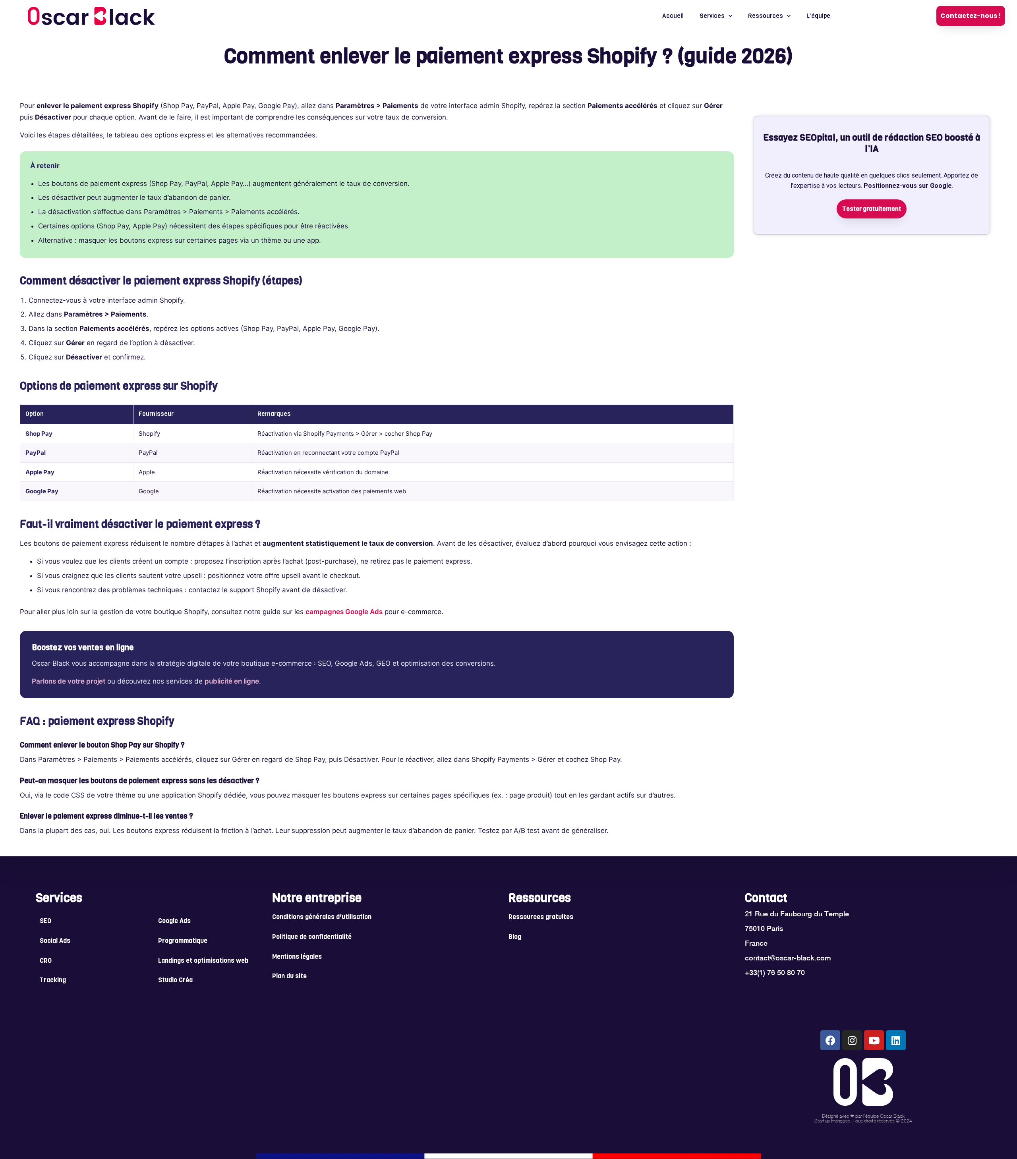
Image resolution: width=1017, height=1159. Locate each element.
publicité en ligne (232, 681)
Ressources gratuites (540, 917)
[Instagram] (852, 1040)
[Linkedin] (896, 1040)
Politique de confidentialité (312, 937)
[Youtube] (874, 1040)
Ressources (765, 16)
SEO (45, 921)
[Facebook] (830, 1040)
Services (712, 16)
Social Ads (55, 941)
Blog (514, 937)
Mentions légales (297, 957)
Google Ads (174, 921)
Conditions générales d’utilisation (321, 917)
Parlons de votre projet (68, 681)
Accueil (673, 16)
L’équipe (818, 16)
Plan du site (289, 976)
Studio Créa (175, 980)
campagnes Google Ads (344, 612)
